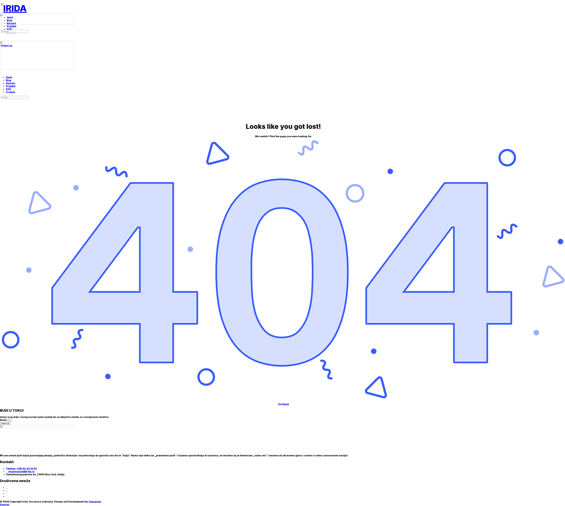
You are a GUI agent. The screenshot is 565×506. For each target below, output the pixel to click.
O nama (10, 91)
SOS (8, 89)
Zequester (95, 501)
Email (3, 419)
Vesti (9, 77)
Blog (8, 80)
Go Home (283, 404)
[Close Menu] (1, 72)
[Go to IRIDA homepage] (14, 8)
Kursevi (10, 83)
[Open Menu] (1, 12)
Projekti (10, 86)
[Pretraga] (1, 28)
